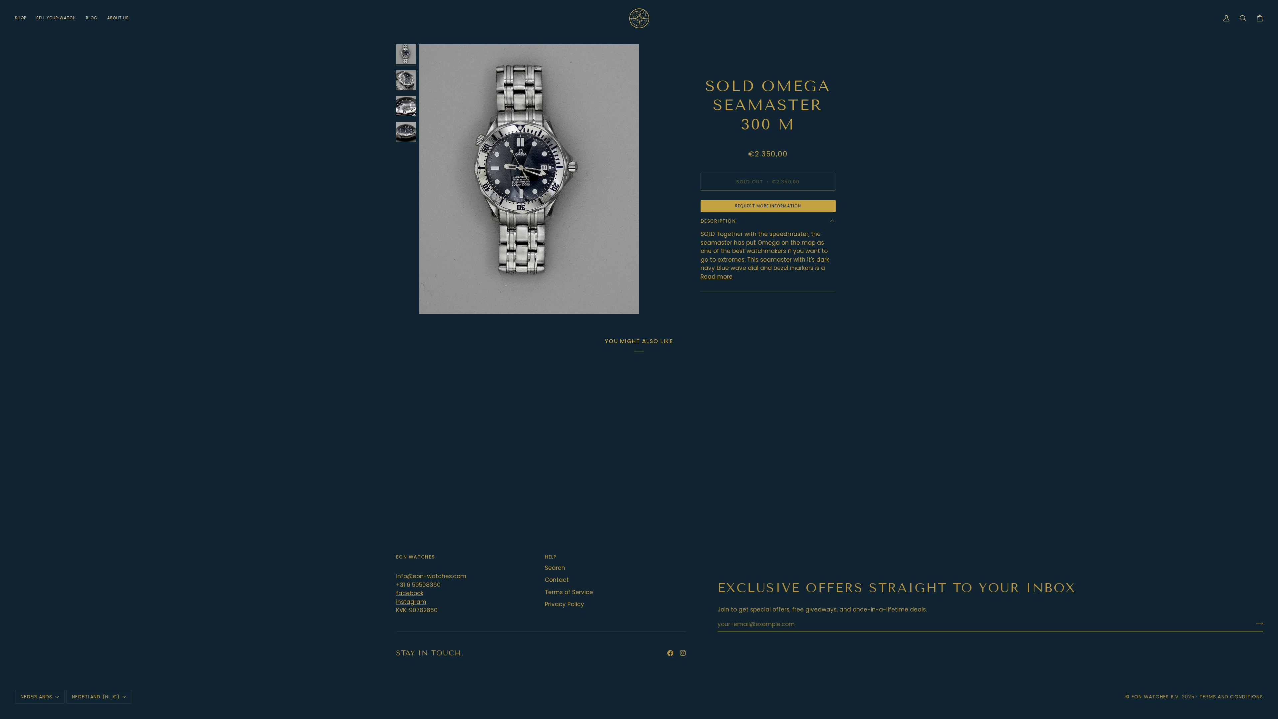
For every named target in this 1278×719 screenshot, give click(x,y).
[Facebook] (670, 653)
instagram (411, 602)
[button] (23, 18)
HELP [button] (551, 557)
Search (555, 568)
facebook (409, 593)
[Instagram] (683, 653)
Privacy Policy (564, 604)
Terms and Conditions (1231, 696)
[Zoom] (529, 179)
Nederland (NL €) (96, 696)
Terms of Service (569, 592)
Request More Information (768, 206)
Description (718, 221)
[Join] (1257, 623)
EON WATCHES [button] (415, 557)
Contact (557, 580)
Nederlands (37, 696)
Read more (717, 277)
